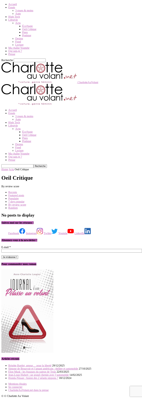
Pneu (25, 32)
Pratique (26, 35)
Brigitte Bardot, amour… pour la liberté (29, 365)
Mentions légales (17, 383)
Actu (18, 22)
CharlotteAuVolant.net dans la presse (28, 390)
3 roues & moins (24, 10)
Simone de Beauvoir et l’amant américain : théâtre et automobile (43, 368)
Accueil (12, 4)
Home (4, 169)
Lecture (19, 44)
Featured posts (16, 195)
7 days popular (16, 201)
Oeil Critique (29, 29)
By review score (17, 204)
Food (18, 41)
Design (19, 38)
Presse (11, 54)
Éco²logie (27, 26)
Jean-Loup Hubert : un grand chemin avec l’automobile (38, 374)
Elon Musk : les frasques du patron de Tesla (32, 371)
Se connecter (15, 386)
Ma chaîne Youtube (18, 47)
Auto (18, 13)
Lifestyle (13, 19)
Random (13, 207)
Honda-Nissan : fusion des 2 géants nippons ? (33, 377)
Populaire (13, 198)
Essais (11, 7)
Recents (12, 192)
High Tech (14, 16)
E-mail (6, 247)
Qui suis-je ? (15, 51)
